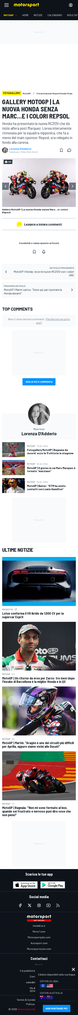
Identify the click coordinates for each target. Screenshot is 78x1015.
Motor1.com (39, 931)
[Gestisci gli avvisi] (43, 251)
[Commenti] (70, 150)
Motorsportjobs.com (39, 937)
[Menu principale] (6, 5)
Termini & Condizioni (28, 999)
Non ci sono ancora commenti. (39, 320)
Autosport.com (39, 943)
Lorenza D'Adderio (20, 149)
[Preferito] (61, 150)
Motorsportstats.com (39, 948)
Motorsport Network (30, 1009)
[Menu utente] (70, 5)
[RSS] (57, 905)
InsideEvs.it (39, 925)
